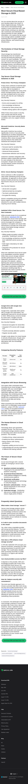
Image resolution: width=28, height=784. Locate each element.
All (1, 742)
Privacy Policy (4, 726)
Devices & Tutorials (6, 713)
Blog (2, 7)
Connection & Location (7, 716)
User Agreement (5, 729)
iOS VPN (3, 690)
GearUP (3, 762)
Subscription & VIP (6, 719)
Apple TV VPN (4, 697)
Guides (7, 7)
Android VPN (4, 693)
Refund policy (4, 723)
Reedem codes (5, 732)
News (2, 745)
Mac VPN (3, 687)
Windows (3, 684)
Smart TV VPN (5, 700)
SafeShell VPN (14, 217)
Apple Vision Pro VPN (6, 703)
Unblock (3, 752)
